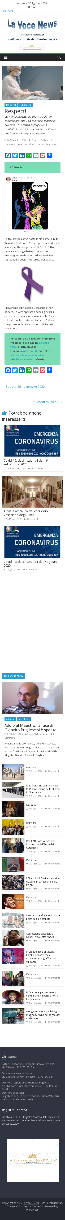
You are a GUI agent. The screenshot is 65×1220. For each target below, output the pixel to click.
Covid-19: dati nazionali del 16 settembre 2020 (26, 462)
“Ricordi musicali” (48, 402)
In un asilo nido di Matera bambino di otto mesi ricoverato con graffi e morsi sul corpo (42, 956)
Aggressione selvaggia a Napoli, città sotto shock (40, 935)
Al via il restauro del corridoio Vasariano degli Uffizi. (26, 513)
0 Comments (37, 468)
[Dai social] (13, 803)
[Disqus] (32, 624)
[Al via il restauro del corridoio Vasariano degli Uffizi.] (32, 478)
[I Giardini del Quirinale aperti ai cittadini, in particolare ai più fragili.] (13, 876)
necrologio (24, 719)
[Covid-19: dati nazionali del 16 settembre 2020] (32, 427)
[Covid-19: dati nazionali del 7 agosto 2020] (32, 528)
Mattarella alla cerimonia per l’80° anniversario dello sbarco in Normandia (43, 789)
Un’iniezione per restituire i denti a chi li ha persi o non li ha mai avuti (42, 996)
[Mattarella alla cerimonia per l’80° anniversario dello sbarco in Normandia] (13, 784)
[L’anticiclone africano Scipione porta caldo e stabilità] (13, 913)
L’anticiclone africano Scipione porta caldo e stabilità (43, 917)
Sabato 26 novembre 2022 (23, 386)
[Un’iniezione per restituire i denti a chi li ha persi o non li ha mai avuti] (13, 990)
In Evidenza (25, 104)
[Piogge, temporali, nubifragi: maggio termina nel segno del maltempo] (13, 1010)
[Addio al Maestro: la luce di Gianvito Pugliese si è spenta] (32, 683)
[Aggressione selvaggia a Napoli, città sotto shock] (13, 932)
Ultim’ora (31, 767)
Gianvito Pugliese (40, 140)
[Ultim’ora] (13, 766)
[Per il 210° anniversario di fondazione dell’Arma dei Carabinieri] (13, 839)
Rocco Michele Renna (37, 734)
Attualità (10, 719)
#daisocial (26, 144)
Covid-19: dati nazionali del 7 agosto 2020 (30, 563)
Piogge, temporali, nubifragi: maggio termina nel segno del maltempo (43, 1015)
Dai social (11, 104)
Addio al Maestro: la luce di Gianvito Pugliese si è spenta (31, 727)
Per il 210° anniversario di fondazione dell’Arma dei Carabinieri (40, 844)
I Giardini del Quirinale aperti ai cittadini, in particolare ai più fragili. (43, 882)
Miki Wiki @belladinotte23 (44, 144)
